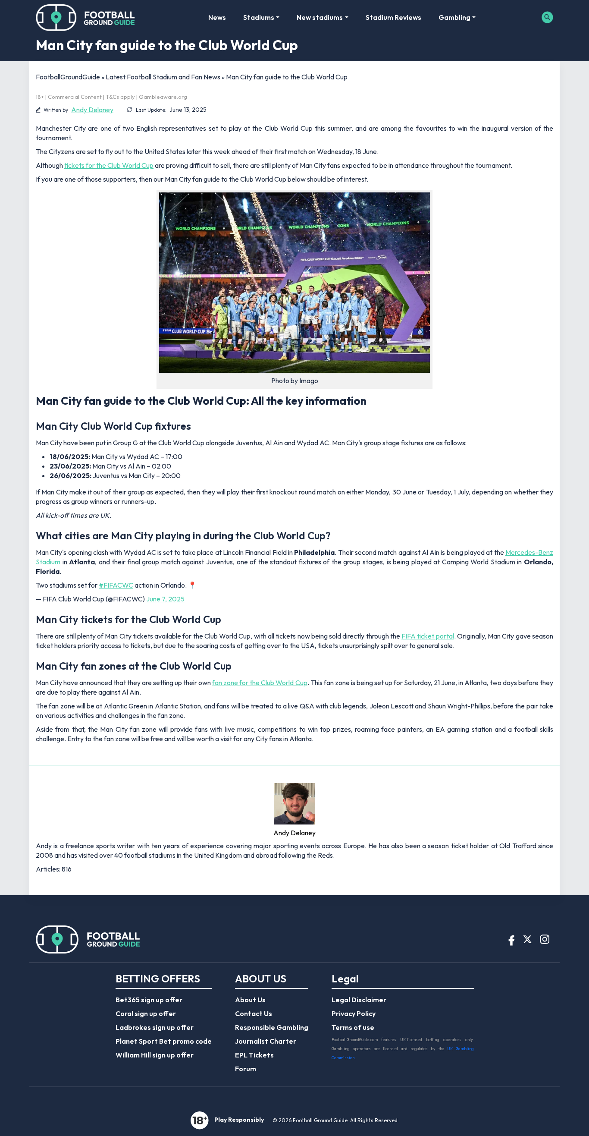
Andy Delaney (92, 109)
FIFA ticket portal (427, 636)
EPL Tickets (254, 1055)
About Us (250, 999)
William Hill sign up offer (155, 1055)
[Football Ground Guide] (85, 17)
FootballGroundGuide (68, 76)
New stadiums (320, 17)
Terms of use (353, 1027)
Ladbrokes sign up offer (155, 1027)
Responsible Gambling (271, 1027)
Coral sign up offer (146, 1013)
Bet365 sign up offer (149, 999)
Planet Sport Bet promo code (164, 1041)
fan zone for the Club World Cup (259, 682)
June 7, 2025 (165, 599)
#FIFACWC (116, 585)
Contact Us (253, 1013)
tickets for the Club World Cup (109, 165)
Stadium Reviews (393, 17)
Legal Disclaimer (359, 999)
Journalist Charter (265, 1041)
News (217, 17)
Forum (245, 1068)
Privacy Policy (354, 1013)
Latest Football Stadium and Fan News (163, 76)
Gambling (454, 17)
